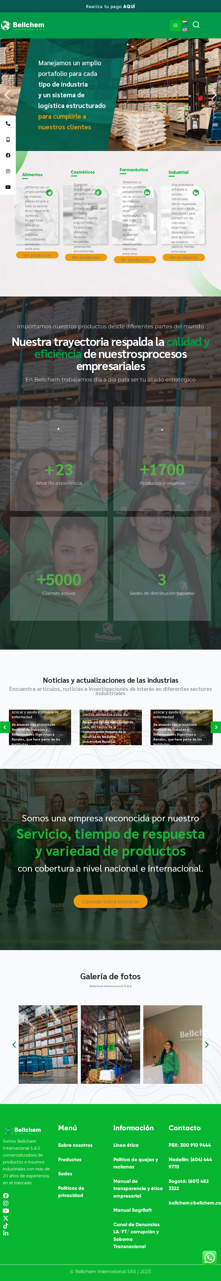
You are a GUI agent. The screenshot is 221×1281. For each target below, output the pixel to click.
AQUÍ (129, 6)
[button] (14, 1045)
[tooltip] (8, 123)
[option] (40, 727)
